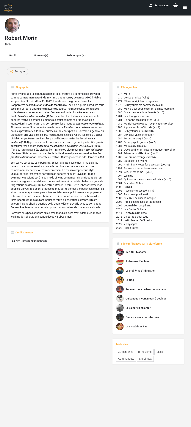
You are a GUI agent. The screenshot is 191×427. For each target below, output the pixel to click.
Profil (12, 55)
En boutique (75, 55)
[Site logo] (9, 7)
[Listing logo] (12, 25)
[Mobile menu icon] (184, 7)
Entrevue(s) (41, 55)
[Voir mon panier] (175, 5)
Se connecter (161, 5)
